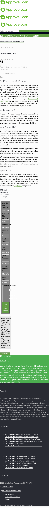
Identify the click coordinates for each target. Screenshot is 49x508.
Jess (10, 67)
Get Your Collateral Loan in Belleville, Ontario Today (23, 439)
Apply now (18, 186)
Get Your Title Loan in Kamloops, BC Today (20, 459)
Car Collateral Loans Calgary (14, 443)
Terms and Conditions (12, 497)
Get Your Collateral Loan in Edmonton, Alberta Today (23, 446)
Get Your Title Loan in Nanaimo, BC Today (19, 461)
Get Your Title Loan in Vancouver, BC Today (20, 456)
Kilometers (6, 224)
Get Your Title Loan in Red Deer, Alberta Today (21, 463)
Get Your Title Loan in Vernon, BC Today (19, 468)
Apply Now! (5, 354)
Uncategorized (10, 73)
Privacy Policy (9, 494)
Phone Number (5, 268)
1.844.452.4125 (6, 356)
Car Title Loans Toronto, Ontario (16, 465)
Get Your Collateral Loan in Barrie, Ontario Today (22, 437)
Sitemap (7, 499)
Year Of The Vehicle (5, 205)
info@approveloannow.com (11, 491)
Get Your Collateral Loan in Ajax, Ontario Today (21, 434)
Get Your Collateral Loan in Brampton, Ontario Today (23, 441)
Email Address (5, 258)
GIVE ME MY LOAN (5, 308)
